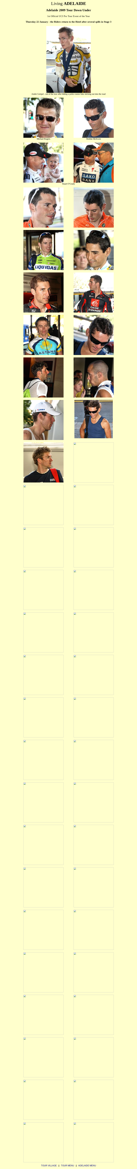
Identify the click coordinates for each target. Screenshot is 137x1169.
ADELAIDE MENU (87, 1165)
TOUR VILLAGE (49, 1165)
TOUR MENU (67, 1165)
